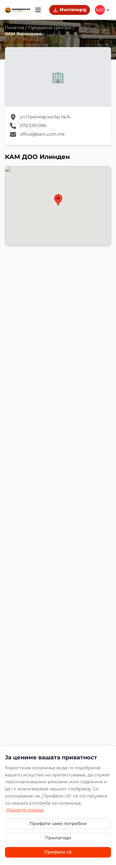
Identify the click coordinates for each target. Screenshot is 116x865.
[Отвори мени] (38, 10)
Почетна (14, 27)
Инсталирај (73, 9)
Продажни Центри (49, 27)
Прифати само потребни (58, 823)
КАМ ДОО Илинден (37, 156)
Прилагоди (58, 838)
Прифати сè (58, 852)
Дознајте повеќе (25, 810)
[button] (58, 200)
